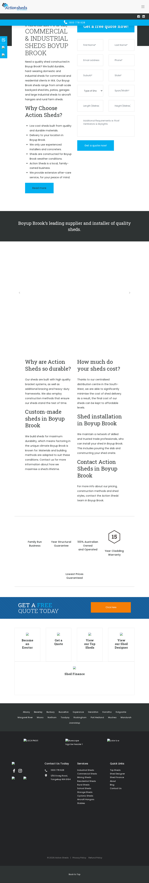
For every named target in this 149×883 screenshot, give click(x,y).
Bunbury (51, 712)
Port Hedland (97, 717)
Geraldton (93, 712)
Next (129, 293)
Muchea (112, 717)
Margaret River (25, 717)
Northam (52, 717)
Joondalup (74, 722)
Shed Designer (117, 773)
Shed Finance (117, 777)
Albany (26, 712)
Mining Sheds (84, 777)
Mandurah (126, 717)
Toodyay (65, 717)
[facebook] (14, 771)
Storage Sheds (84, 792)
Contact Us (116, 788)
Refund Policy (95, 857)
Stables (81, 803)
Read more (39, 188)
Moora (40, 717)
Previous (19, 293)
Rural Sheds (83, 784)
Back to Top (74, 874)
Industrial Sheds (85, 770)
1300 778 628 (76, 22)
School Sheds (84, 788)
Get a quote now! (95, 145)
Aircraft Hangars (85, 799)
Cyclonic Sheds (85, 795)
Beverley (38, 712)
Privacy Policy (79, 857)
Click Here (111, 607)
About (113, 781)
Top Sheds (115, 770)
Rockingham (80, 717)
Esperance (78, 712)
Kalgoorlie (121, 712)
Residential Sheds (86, 781)
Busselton (64, 712)
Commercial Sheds (87, 773)
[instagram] (20, 771)
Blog (112, 784)
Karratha (107, 712)
